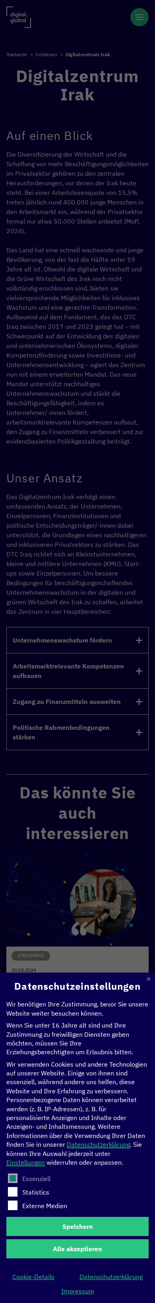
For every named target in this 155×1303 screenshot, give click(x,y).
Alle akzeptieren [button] (77, 1249)
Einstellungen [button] (25, 1162)
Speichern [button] (77, 1226)
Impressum (77, 1291)
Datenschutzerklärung (98, 1144)
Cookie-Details (33, 1277)
